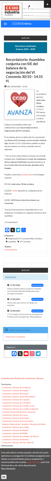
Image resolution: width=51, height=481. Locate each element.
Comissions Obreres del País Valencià (18, 442)
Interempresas (10, 249)
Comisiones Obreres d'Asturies (15, 393)
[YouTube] (26, 352)
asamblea (12, 241)
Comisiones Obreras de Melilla (15, 433)
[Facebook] (14, 352)
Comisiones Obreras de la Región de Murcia (20, 436)
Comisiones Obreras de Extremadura (17, 421)
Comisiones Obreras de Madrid (15, 430)
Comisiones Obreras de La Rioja (15, 427)
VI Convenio (25, 241)
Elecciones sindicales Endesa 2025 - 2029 (25, 47)
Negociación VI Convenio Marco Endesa (25, 238)
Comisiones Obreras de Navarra (15, 439)
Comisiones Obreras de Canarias (16, 399)
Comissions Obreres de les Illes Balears (18, 396)
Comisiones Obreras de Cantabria (16, 403)
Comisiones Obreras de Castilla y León (18, 406)
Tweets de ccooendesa (15, 336)
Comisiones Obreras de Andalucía (16, 387)
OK (3, 477)
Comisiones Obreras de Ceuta (15, 415)
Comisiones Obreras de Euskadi (15, 418)
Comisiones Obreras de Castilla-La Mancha (20, 409)
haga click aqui (34, 462)
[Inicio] (12, 10)
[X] (20, 352)
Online (15, 190)
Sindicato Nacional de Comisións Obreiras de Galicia (24, 424)
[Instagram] (32, 352)
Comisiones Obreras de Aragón (15, 390)
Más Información (8, 468)
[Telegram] (38, 352)
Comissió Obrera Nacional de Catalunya (18, 412)
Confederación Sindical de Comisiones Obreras (22, 378)
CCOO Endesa (21, 23)
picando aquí (26, 174)
